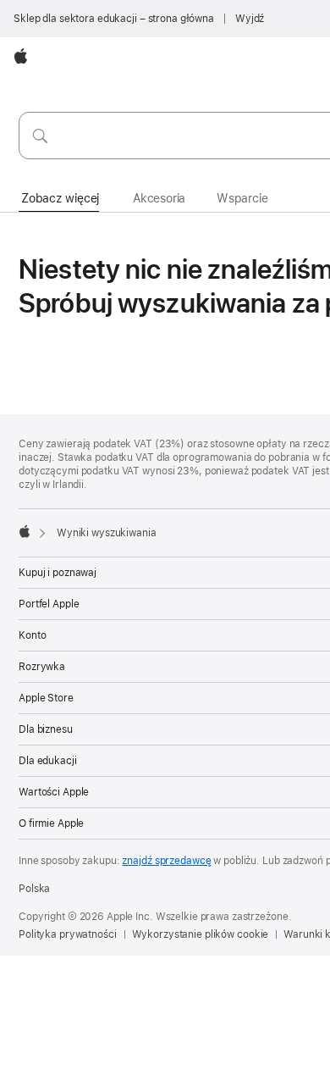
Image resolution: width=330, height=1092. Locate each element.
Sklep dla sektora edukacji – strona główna (114, 19)
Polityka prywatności (68, 934)
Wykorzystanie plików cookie (200, 934)
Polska (34, 889)
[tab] (60, 199)
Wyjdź (249, 19)
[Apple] (24, 531)
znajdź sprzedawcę (166, 861)
